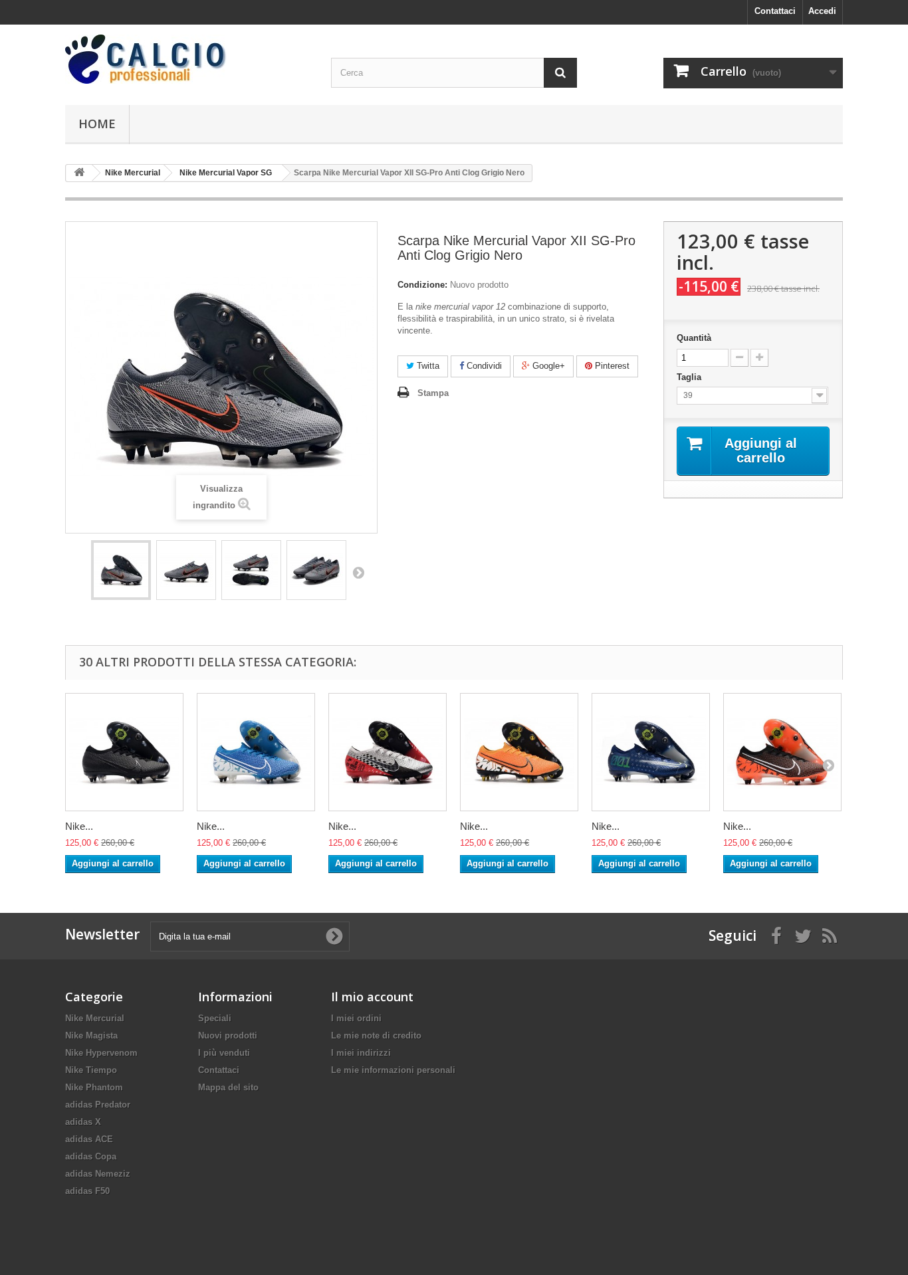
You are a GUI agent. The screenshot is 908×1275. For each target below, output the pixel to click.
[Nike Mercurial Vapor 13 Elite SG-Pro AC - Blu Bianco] (256, 752)
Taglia (690, 377)
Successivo (358, 572)
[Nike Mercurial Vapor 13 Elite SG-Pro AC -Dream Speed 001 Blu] (651, 752)
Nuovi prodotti (227, 1035)
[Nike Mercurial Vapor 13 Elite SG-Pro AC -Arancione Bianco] (519, 752)
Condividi (483, 366)
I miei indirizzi (361, 1053)
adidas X (83, 1122)
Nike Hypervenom (101, 1053)
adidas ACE (89, 1139)
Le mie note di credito (376, 1035)
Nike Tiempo (91, 1070)
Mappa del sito (228, 1087)
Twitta (426, 366)
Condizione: (422, 285)
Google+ (547, 366)
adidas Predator (97, 1105)
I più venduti (224, 1053)
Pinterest (610, 366)
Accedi (822, 11)
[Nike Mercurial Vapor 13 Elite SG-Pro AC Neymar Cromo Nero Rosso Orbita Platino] (387, 752)
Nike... (79, 826)
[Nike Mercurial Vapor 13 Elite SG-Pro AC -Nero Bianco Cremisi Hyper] (782, 752)
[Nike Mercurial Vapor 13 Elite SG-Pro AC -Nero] (124, 752)
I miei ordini (356, 1018)
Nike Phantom (94, 1087)
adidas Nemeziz (97, 1174)
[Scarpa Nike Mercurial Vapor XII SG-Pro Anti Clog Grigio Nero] (121, 570)
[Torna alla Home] (79, 173)
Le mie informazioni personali (393, 1070)
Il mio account (372, 997)
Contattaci (775, 11)
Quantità (694, 338)
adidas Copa (90, 1156)
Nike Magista (91, 1035)
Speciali (214, 1018)
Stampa (433, 393)
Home (97, 124)
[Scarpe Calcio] (188, 59)
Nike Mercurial (94, 1018)
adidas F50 (87, 1191)
